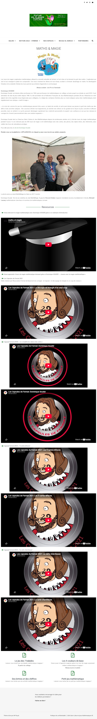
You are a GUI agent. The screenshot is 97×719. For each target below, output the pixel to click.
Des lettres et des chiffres (24, 679)
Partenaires (83, 41)
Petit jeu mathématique (73, 679)
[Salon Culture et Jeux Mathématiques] (48, 20)
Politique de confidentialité (58, 715)
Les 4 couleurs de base (73, 661)
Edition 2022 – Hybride (28, 41)
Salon (11, 41)
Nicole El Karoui (66, 41)
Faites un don (40, 700)
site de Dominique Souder (22, 128)
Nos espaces (48, 41)
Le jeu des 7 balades (24, 661)
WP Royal (16, 715)
